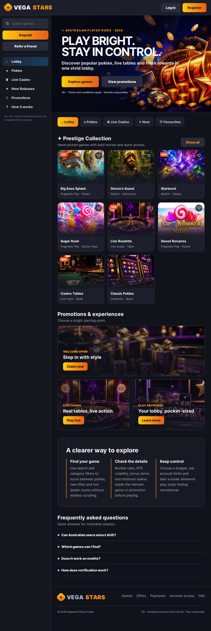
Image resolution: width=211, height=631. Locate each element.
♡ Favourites (170, 122)
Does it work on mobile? (80, 558)
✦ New (144, 122)
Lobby (13, 61)
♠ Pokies (90, 122)
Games (127, 596)
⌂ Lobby (67, 122)
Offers (141, 596)
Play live (74, 420)
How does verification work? (84, 570)
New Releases (20, 89)
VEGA (33, 7)
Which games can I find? (81, 547)
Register (195, 8)
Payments (157, 596)
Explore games (80, 82)
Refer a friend (25, 46)
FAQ (201, 596)
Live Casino (18, 80)
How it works (19, 107)
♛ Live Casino (118, 122)
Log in (171, 8)
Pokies (14, 70)
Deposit (25, 35)
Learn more (151, 420)
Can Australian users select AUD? (88, 535)
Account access (182, 596)
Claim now (75, 366)
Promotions (18, 98)
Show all (193, 142)
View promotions (122, 82)
